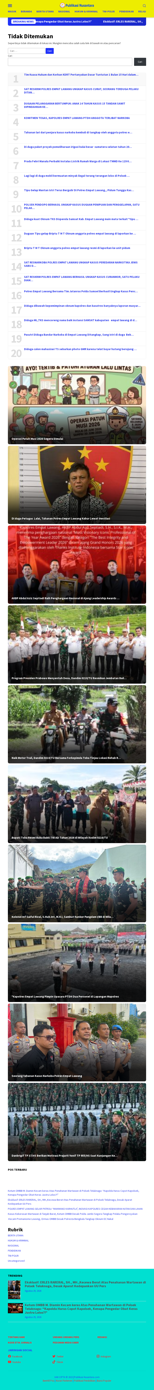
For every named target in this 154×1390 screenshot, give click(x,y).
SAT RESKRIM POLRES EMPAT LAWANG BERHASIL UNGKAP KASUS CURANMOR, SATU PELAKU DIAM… (82, 278)
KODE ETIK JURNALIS (20, 1342)
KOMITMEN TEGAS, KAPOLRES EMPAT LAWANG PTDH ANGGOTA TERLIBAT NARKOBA (77, 118)
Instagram (106, 1356)
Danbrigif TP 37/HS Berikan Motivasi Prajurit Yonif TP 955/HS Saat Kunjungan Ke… (65, 1155)
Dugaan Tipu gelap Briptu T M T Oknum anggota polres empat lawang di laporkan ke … (80, 233)
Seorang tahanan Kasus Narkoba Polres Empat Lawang (47, 1076)
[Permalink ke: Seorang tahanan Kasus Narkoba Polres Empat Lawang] (77, 1042)
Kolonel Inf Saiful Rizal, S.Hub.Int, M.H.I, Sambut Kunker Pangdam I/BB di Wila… (62, 917)
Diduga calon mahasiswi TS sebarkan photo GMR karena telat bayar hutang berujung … (80, 349)
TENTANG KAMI (16, 1337)
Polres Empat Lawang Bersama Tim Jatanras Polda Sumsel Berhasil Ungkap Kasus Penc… (81, 291)
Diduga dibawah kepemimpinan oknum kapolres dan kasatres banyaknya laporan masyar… (82, 305)
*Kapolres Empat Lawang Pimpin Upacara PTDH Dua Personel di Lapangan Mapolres (65, 996)
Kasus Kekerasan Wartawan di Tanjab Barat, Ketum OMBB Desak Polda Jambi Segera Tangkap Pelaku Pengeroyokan (72, 1214)
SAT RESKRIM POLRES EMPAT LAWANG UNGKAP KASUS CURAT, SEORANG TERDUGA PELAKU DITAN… (81, 90)
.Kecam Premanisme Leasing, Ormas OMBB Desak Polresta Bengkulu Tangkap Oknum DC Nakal (60, 1219)
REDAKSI (102, 1337)
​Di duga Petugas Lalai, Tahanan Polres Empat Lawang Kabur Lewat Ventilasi (61, 518)
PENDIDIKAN (14, 1250)
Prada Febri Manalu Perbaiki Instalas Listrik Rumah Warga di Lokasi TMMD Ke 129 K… (78, 161)
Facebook (17, 1356)
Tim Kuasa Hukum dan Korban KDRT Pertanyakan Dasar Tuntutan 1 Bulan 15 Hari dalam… (81, 74)
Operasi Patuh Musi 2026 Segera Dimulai (37, 439)
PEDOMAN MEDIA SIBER (66, 1342)
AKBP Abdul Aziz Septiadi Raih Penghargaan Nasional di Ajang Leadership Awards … (65, 598)
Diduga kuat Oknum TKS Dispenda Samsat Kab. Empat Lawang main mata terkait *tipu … (81, 219)
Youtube (16, 1362)
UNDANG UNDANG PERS (66, 1337)
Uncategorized (16, 1260)
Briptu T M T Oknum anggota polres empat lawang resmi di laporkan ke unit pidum (77, 248)
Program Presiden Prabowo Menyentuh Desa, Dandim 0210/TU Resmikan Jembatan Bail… (69, 678)
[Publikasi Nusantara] (77, 5)
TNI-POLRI (13, 1255)
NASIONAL (13, 1245)
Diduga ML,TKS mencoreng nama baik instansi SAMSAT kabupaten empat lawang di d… (80, 320)
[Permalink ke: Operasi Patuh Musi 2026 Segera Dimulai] (77, 405)
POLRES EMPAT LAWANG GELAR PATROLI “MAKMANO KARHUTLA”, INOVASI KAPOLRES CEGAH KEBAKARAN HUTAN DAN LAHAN (75, 1208)
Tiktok (60, 1362)
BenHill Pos (48, 1380)
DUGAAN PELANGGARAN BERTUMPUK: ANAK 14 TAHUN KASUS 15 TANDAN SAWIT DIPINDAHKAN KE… (74, 105)
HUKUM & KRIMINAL (18, 1240)
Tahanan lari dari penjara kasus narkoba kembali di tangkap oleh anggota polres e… (78, 132)
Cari (10, 55)
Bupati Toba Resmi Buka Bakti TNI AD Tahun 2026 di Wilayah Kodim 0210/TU (60, 837)
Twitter (60, 1356)
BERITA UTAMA (15, 1235)
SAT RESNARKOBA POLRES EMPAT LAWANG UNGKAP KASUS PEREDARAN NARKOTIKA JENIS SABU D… (81, 264)
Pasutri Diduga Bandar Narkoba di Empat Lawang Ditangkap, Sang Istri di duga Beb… (79, 334)
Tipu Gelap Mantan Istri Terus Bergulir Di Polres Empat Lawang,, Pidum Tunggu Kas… (79, 190)
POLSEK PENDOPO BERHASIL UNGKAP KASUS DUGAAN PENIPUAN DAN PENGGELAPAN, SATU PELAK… (82, 206)
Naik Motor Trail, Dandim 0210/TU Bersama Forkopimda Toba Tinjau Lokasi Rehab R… (66, 758)
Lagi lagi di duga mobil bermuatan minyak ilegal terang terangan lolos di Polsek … (77, 175)
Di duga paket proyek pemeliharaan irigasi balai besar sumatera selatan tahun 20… (78, 147)
